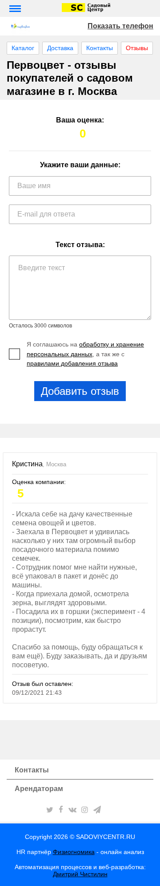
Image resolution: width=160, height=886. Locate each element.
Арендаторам (39, 788)
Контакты (99, 47)
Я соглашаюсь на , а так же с (85, 354)
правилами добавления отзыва (72, 363)
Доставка (60, 47)
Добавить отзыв (80, 391)
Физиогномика (74, 851)
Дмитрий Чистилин (80, 874)
